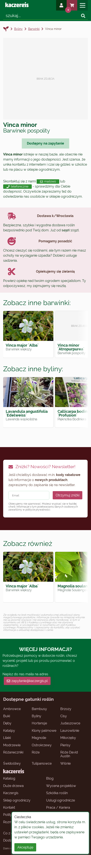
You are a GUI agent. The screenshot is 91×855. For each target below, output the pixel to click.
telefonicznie (19, 186)
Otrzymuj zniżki (67, 495)
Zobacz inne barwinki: (37, 303)
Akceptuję (25, 847)
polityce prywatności (37, 509)
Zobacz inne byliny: (33, 369)
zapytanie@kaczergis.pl (29, 681)
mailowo (50, 181)
